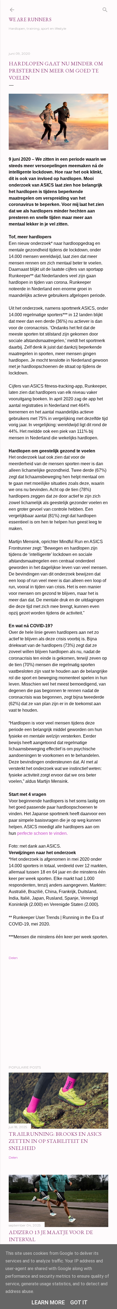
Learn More (48, 1302)
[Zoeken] (105, 8)
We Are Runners (30, 19)
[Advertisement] (58, 1013)
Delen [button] (13, 958)
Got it (79, 1302)
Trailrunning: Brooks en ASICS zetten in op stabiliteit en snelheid (55, 1141)
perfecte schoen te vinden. (42, 833)
